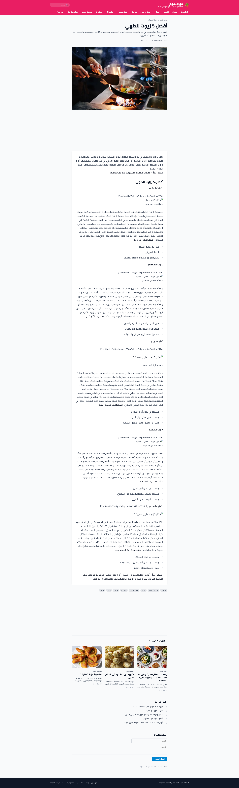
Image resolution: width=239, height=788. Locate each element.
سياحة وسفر (87, 12)
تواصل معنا (85, 783)
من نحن (60, 12)
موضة (134, 12)
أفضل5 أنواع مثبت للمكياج (153, 719)
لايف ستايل (122, 12)
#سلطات (123, 590)
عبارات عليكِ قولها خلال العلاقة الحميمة (148, 707)
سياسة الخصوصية (73, 783)
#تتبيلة (102, 590)
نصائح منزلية (72, 12)
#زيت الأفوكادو (153, 590)
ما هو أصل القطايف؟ (91, 674)
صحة (174, 12)
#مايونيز (163, 590)
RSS (63, 783)
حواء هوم (163, 19)
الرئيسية (184, 12)
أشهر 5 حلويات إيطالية (154, 711)
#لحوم (116, 590)
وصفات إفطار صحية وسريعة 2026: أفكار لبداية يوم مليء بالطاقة (152, 677)
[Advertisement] (119, 130)
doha (165, 40)
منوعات (109, 12)
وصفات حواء (152, 19)
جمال (156, 12)
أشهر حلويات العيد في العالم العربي (119, 676)
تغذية (166, 12)
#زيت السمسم (134, 590)
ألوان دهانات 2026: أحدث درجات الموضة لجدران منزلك (143, 723)
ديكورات (98, 12)
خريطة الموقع (55, 783)
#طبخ (109, 590)
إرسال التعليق (160, 759)
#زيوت (143, 590)
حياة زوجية (145, 12)
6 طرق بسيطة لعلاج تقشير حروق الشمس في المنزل (144, 715)
